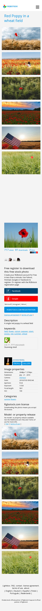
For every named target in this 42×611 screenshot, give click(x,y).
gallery (26, 363)
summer (17, 334)
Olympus (22, 378)
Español (26, 591)
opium (17, 331)
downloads (23, 250)
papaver (24, 331)
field (6, 331)
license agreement (31, 585)
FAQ (7, 424)
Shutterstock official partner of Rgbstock (15, 600)
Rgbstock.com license (16, 404)
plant (31, 331)
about (26, 588)
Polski (33, 591)
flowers (13, 399)
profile (17, 363)
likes (33, 250)
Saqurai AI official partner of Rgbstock (27, 601)
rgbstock (12, 6)
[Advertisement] (21, 199)
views (11, 250)
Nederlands (26, 593)
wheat (24, 334)
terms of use (15, 424)
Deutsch (17, 591)
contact (19, 585)
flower (11, 331)
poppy (7, 334)
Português (14, 593)
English (9, 591)
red (12, 334)
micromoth (19, 344)
